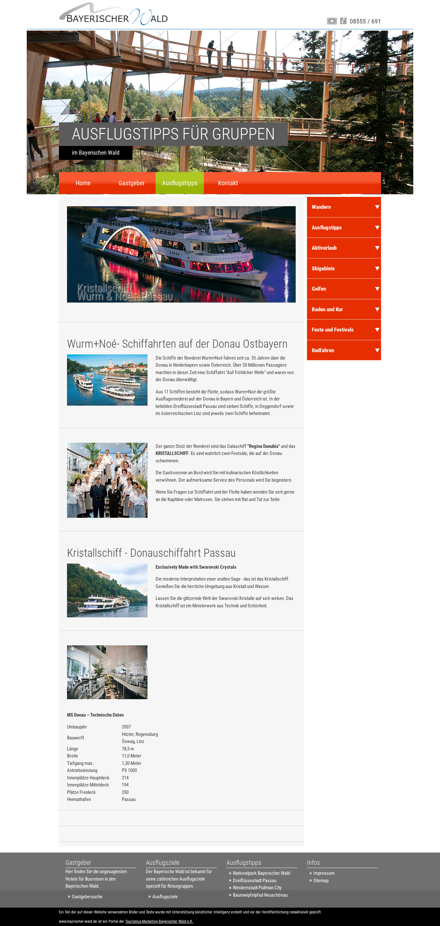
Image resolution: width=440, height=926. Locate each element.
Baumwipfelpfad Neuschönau (260, 895)
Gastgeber (132, 183)
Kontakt (228, 183)
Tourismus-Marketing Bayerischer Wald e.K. (159, 921)
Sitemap (321, 880)
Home (83, 183)
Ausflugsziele (165, 897)
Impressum (324, 873)
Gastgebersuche (87, 897)
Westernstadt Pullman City (257, 888)
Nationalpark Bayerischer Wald (261, 873)
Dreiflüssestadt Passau (254, 880)
